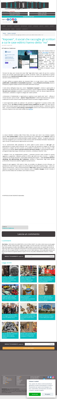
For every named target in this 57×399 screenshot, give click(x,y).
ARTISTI (41, 26)
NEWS (4, 383)
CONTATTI (25, 29)
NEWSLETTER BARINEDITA (14, 256)
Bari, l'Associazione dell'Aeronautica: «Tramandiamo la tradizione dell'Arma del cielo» (28, 298)
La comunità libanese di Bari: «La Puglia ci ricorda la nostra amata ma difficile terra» (9, 316)
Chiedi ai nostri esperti (34, 376)
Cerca (15, 22)
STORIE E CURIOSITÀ (7, 379)
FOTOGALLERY (6, 29)
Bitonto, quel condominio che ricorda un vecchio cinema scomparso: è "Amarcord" (28, 335)
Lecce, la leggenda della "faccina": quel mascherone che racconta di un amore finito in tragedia (46, 298)
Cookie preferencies (21, 384)
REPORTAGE (24, 26)
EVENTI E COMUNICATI (7, 380)
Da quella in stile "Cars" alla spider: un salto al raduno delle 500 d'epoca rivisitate (9, 297)
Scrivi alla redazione (34, 377)
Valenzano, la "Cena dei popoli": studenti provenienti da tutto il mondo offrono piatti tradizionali (46, 279)
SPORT (30, 26)
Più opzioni (47, 394)
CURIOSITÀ (16, 26)
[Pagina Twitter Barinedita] (51, 377)
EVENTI (46, 26)
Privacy (18, 383)
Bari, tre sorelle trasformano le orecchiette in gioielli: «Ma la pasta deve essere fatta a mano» (28, 317)
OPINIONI (35, 26)
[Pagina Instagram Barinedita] (53, 377)
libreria (30, 109)
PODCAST (18, 29)
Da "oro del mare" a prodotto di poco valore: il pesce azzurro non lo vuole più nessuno (10, 335)
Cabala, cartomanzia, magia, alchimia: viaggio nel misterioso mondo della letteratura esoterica (28, 279)
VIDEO (12, 29)
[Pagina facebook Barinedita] (48, 377)
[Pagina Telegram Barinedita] (44, 379)
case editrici (45, 52)
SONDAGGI (19, 381)
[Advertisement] (28, 122)
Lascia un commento (28, 234)
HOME (4, 26)
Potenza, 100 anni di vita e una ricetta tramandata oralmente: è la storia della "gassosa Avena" (9, 279)
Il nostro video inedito (28, 348)
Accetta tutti (35, 394)
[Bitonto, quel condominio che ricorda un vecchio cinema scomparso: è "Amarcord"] (28, 327)
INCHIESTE (9, 26)
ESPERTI (52, 26)
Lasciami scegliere (39, 390)
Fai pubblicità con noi (34, 379)
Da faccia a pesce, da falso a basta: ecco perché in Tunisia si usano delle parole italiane (46, 316)
